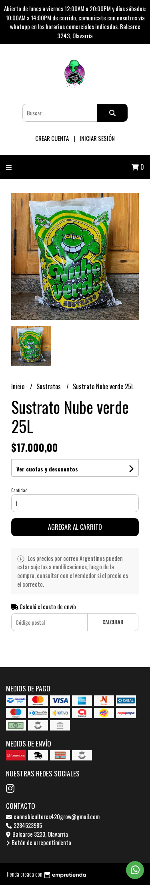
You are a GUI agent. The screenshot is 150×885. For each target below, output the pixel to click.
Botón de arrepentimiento (40, 842)
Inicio (18, 386)
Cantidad (19, 490)
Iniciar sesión (97, 138)
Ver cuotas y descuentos (47, 469)
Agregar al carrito (75, 527)
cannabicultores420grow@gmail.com (56, 816)
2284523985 (27, 825)
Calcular (112, 622)
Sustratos (49, 386)
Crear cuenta (52, 138)
